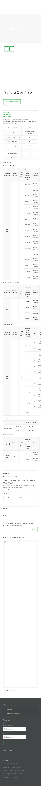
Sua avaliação (8, 490)
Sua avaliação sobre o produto (13, 498)
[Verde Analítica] (20, 4)
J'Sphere (12, 105)
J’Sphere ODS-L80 (10, 691)
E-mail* (5, 734)
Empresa (9, 709)
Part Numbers (7, 114)
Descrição (6, 112)
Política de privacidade (13, 713)
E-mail (5, 515)
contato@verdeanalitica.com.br (26, 774)
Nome (5, 508)
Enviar (7, 743)
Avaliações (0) (7, 116)
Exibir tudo (34, 49)
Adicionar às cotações (12, 101)
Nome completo (8, 725)
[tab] (20, 112)
